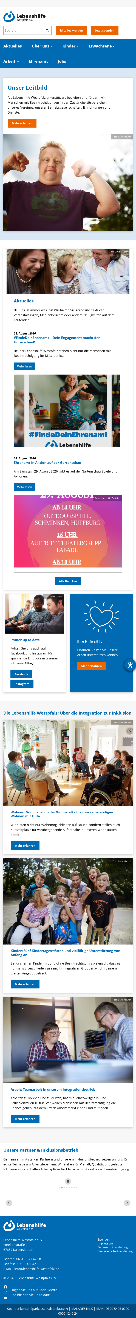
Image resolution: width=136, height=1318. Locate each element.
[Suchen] (47, 30)
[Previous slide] (9, 1203)
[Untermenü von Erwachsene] (114, 46)
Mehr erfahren (22, 123)
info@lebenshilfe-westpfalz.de (36, 1269)
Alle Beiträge (68, 581)
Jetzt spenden (104, 30)
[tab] (59, 1187)
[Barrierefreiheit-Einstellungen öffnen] (130, 665)
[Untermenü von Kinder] (77, 46)
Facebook (21, 674)
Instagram (22, 684)
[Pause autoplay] (68, 1181)
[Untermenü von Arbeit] (18, 61)
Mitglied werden (71, 30)
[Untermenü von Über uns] (51, 46)
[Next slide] (127, 1203)
